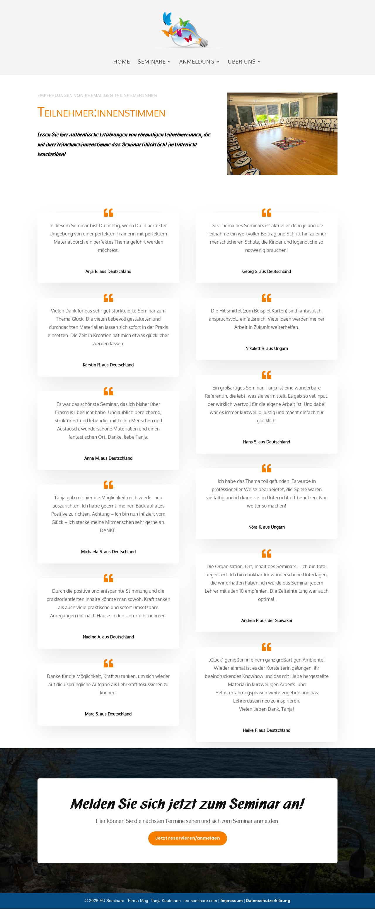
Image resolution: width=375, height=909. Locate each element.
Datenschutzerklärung (268, 900)
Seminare (152, 62)
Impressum (232, 900)
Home (121, 62)
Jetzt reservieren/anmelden (187, 838)
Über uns (242, 62)
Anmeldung (196, 62)
